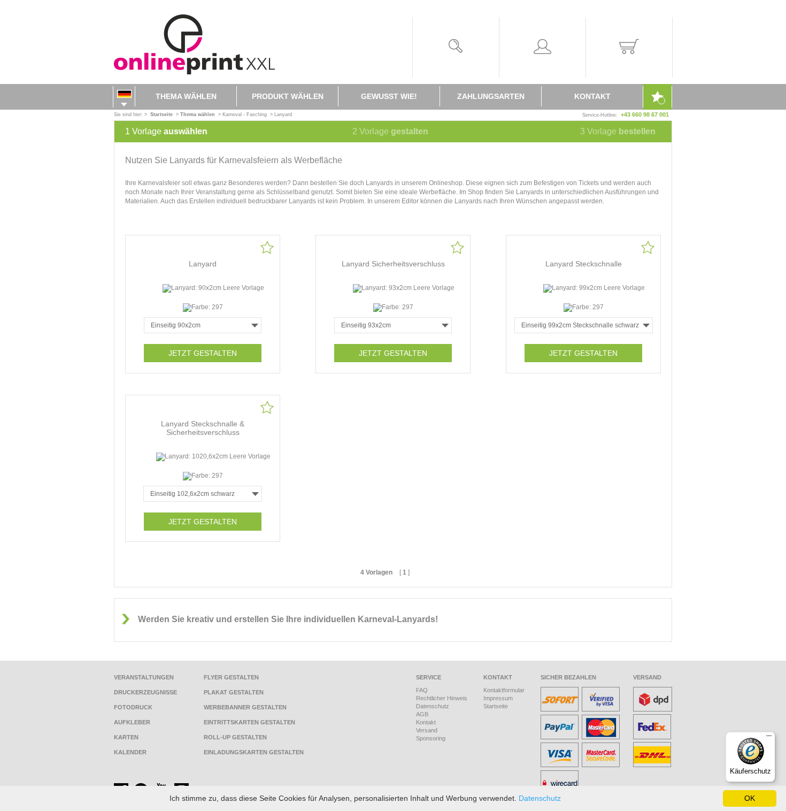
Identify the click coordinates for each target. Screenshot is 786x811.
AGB (422, 714)
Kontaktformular (504, 690)
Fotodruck (133, 707)
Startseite (495, 706)
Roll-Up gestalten (235, 737)
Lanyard (283, 114)
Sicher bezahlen (568, 677)
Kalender (130, 752)
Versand (426, 730)
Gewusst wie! (389, 96)
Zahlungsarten (491, 96)
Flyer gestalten (231, 677)
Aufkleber (132, 722)
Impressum (498, 698)
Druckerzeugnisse (145, 692)
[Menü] (768, 738)
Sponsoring (430, 738)
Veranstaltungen (144, 677)
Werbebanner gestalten (245, 707)
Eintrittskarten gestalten (249, 722)
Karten (126, 737)
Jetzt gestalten (202, 353)
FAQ (422, 690)
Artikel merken (267, 247)
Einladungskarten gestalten (254, 752)
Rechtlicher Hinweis (441, 698)
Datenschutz (432, 706)
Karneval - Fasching (244, 114)
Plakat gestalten (234, 692)
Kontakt (592, 96)
